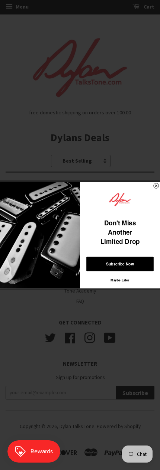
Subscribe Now (120, 264)
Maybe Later (120, 279)
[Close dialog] (156, 185)
